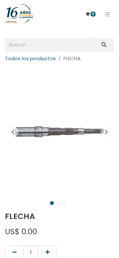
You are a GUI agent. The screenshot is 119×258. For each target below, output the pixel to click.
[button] (13, 131)
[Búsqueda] (104, 45)
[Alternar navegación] (107, 14)
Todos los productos (30, 58)
